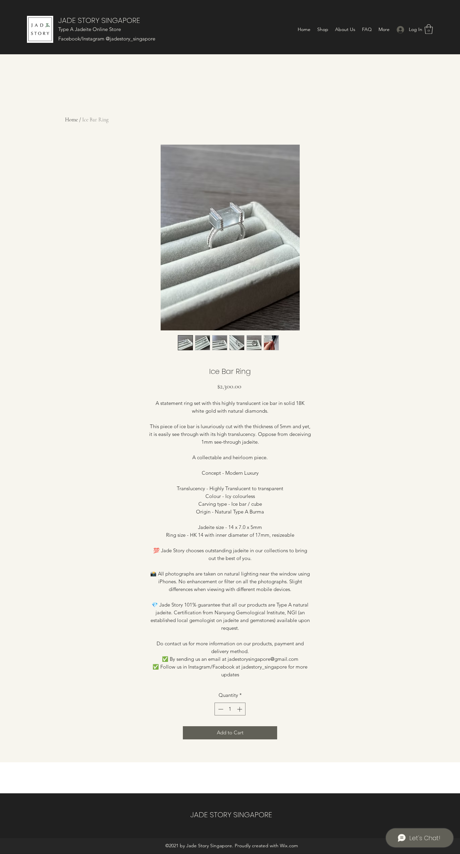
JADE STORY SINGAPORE (99, 20)
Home (71, 119)
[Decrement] (220, 709)
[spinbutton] (230, 709)
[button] (429, 29)
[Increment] (240, 709)
